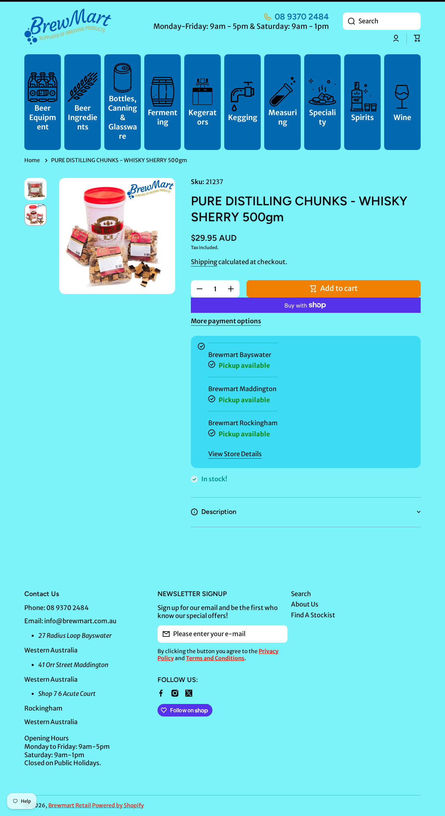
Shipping (204, 262)
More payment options (226, 321)
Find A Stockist (313, 615)
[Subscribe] (279, 634)
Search (301, 594)
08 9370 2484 (302, 16)
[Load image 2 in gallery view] (35, 215)
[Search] (349, 21)
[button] (417, 38)
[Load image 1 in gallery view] (35, 189)
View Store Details (235, 454)
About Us (304, 604)
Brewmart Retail (69, 805)
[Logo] (67, 27)
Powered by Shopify (118, 805)
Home (32, 160)
